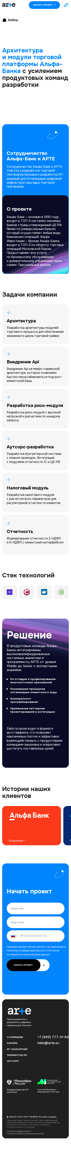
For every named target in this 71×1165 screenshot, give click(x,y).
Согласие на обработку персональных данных (25, 1133)
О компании (15, 1037)
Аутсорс (13, 1061)
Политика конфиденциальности (19, 1131)
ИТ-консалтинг (17, 1049)
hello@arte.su (48, 1043)
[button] (66, 5)
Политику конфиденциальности (26, 950)
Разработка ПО (17, 1055)
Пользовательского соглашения (20, 1127)
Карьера (12, 1043)
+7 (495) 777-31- (50, 1037)
